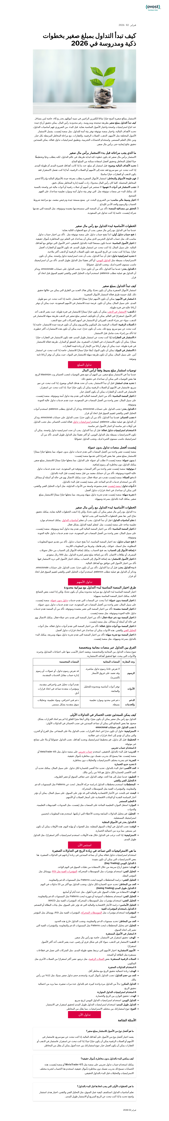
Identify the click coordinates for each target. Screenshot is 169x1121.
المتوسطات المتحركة (91, 912)
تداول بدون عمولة (59, 600)
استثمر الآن (84, 845)
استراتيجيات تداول (82, 421)
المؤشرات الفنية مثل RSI (64, 871)
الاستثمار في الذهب (116, 311)
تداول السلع (84, 364)
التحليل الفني (129, 630)
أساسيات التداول (70, 520)
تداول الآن (85, 1014)
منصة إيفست (114, 486)
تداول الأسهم (84, 582)
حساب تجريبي (85, 751)
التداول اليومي (104, 260)
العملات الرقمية (97, 959)
